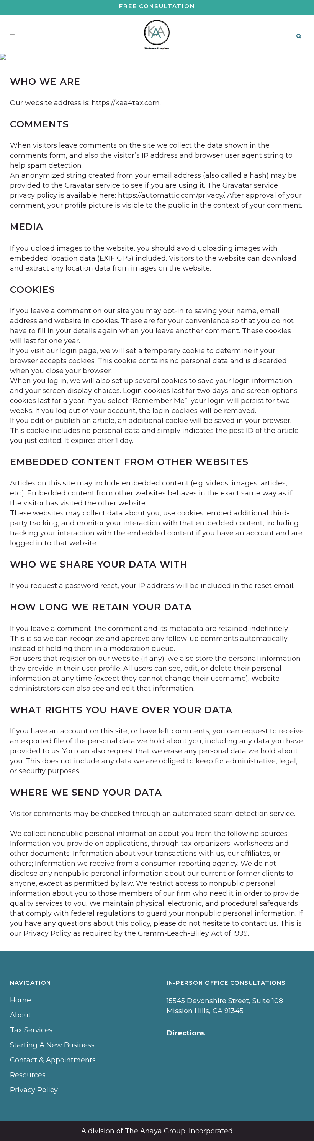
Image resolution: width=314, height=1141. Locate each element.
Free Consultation (157, 6)
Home (20, 1000)
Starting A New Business (52, 1045)
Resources (28, 1075)
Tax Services (31, 1030)
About (20, 1015)
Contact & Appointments (53, 1060)
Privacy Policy (34, 1090)
